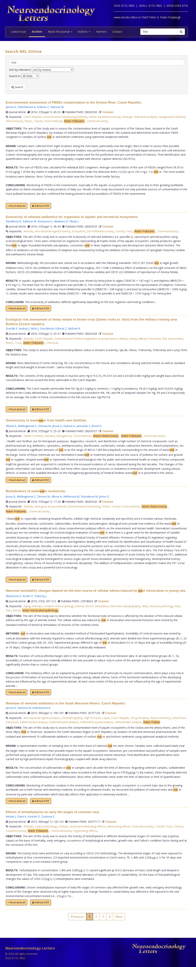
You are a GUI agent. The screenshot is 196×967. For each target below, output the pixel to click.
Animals (28, 231)
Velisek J (11, 816)
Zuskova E (48, 816)
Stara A (21, 816)
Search (18, 87)
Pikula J (73, 221)
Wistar (17, 610)
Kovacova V (45, 221)
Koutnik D (34, 816)
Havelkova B (13, 221)
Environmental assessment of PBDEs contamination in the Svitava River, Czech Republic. (74, 102)
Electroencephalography (125, 606)
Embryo (63, 826)
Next (118, 916)
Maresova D (13, 596)
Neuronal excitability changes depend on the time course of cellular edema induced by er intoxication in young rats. (96, 590)
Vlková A (11, 426)
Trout (18, 343)
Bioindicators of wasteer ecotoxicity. (36, 491)
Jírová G (57, 426)
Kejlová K (69, 426)
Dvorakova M (89, 496)
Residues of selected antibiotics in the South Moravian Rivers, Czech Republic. (66, 703)
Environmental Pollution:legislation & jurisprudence (86, 338)
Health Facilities (33, 436)
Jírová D (96, 426)
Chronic (178, 826)
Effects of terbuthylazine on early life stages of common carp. (53, 812)
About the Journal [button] (59, 31)
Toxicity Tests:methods (47, 121)
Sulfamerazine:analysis (34, 722)
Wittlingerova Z (26, 496)
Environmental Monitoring (84, 506)
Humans (49, 436)
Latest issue (18, 31)
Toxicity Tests (124, 231)
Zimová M (44, 426)
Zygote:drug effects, (85, 831)
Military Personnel (149, 338)
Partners (101, 31)
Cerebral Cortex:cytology (58, 606)
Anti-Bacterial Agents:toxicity (52, 231)
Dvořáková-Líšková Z (53, 328)
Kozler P (28, 596)
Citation (107, 112)
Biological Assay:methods (51, 506)
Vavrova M (57, 107)
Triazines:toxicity (16, 831)
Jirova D (104, 496)
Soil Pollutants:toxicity (100, 231)
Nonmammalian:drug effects (87, 826)
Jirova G (10, 496)
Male (145, 606)
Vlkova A (56, 496)
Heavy (133, 338)
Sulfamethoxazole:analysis (96, 722)
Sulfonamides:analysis (128, 722)
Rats (177, 606)
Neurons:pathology (161, 606)
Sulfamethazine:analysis (64, 722)
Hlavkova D (61, 221)
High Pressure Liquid (96, 718)
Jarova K (11, 107)
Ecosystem (78, 231)
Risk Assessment (172, 338)
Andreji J (24, 328)
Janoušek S (83, 426)
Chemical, (52, 343)
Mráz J (34, 328)
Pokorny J (40, 596)
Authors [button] (83, 31)
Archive (37, 31)
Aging (27, 606)
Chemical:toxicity (61, 831)
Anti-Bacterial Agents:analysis (42, 718)
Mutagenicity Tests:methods (73, 436)
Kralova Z (43, 107)
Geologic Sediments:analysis (139, 117)
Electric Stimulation (97, 606)
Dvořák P (11, 328)
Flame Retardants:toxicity (104, 117)
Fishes (106, 506)
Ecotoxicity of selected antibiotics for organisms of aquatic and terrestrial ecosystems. (72, 217)
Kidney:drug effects (118, 826)
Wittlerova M (71, 496)
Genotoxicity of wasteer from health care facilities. (46, 420)
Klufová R (74, 328)
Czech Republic (33, 117)
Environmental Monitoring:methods (65, 117)
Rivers (28, 121)
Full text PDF (41, 205)
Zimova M (43, 496)
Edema (79, 606)
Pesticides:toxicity (143, 826)
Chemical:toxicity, (98, 121)
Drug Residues (140, 718)
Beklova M (29, 221)
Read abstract (17, 205)
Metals (123, 338)
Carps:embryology (46, 826)
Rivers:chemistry (160, 718)
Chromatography (71, 718)
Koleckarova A (26, 107)
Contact (117, 31)
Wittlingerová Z (27, 426)
